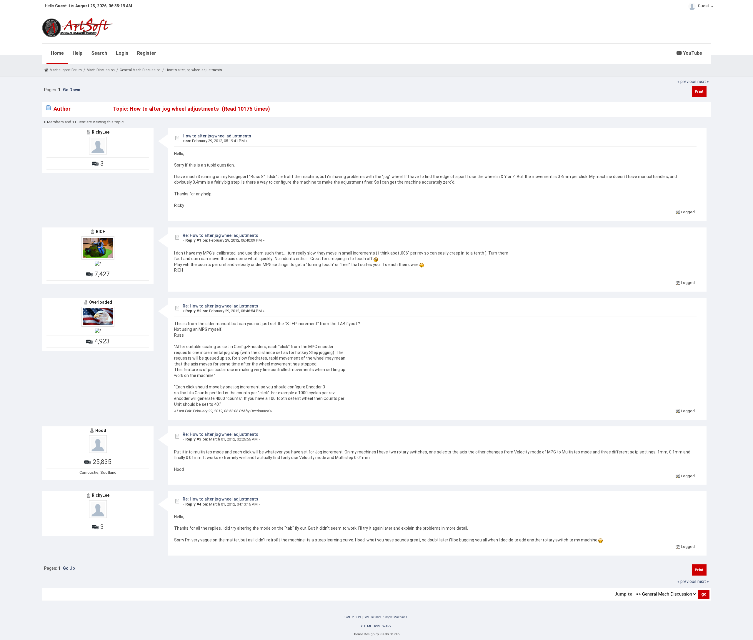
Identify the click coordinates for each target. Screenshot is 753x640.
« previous (687, 81)
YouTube (692, 53)
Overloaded (100, 302)
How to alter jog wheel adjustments (217, 136)
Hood (100, 430)
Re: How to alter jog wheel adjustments (220, 235)
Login (122, 53)
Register (146, 53)
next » (703, 81)
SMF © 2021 (373, 617)
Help (77, 53)
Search (99, 53)
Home (57, 53)
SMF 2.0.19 (352, 617)
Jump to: (624, 594)
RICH (101, 231)
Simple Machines (395, 617)
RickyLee (100, 132)
